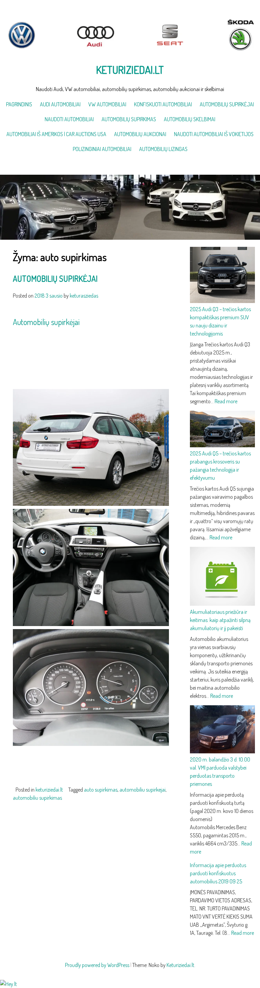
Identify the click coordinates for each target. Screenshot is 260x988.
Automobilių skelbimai (189, 119)
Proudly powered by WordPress (97, 965)
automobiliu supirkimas (37, 797)
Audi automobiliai (60, 104)
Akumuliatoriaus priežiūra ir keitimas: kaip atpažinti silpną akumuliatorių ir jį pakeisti (220, 619)
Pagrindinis (19, 104)
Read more (226, 401)
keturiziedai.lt (49, 789)
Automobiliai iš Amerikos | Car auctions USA (56, 134)
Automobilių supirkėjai (227, 104)
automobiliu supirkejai (143, 789)
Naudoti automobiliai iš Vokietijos (214, 134)
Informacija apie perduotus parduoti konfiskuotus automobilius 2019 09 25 (218, 873)
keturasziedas (84, 295)
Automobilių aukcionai (140, 134)
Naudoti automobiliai (69, 119)
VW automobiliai (107, 104)
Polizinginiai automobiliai (102, 149)
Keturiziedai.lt (130, 70)
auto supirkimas (100, 789)
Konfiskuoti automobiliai (163, 104)
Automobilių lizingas (163, 149)
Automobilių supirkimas (129, 119)
